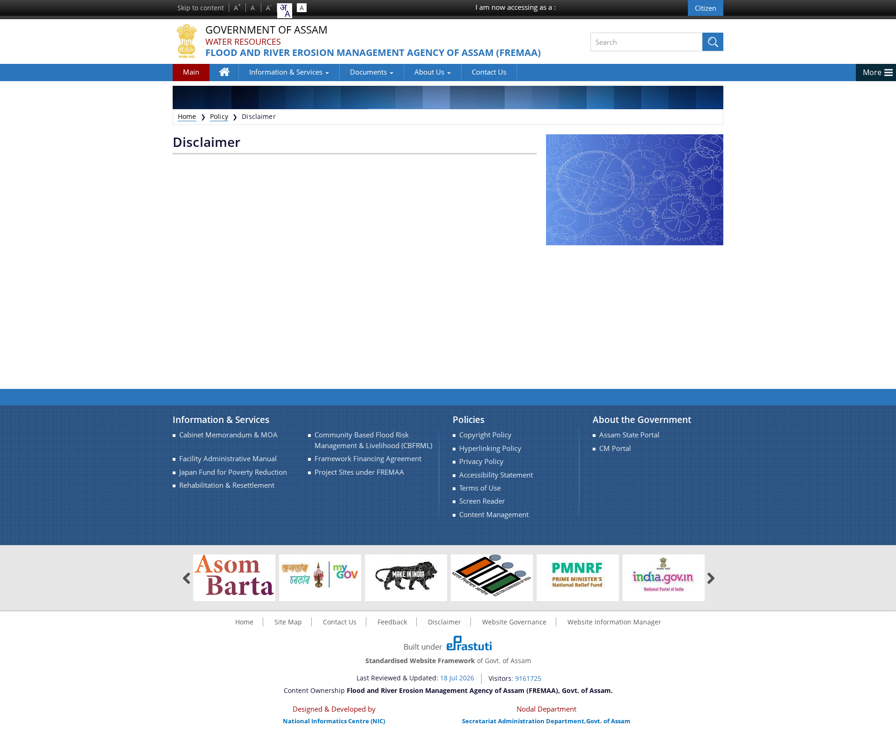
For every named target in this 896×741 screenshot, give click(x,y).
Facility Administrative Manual (228, 459)
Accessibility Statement (496, 475)
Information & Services (286, 71)
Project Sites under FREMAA (359, 472)
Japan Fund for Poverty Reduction (233, 472)
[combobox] (284, 10)
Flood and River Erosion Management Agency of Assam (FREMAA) (373, 53)
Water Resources (243, 41)
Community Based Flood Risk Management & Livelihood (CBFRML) (373, 440)
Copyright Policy (485, 435)
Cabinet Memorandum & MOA (228, 435)
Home (229, 78)
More (872, 72)
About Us (430, 71)
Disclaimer (444, 621)
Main (191, 71)
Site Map (288, 621)
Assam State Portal (629, 435)
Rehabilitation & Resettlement (226, 485)
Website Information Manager (614, 621)
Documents (369, 71)
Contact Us (489, 71)
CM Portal (615, 448)
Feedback (392, 621)
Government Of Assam (266, 30)
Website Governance (514, 621)
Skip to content (200, 7)
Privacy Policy (481, 461)
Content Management (494, 514)
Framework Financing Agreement (368, 459)
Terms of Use (480, 488)
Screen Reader (482, 501)
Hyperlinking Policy (490, 448)
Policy (219, 116)
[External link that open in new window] (234, 574)
